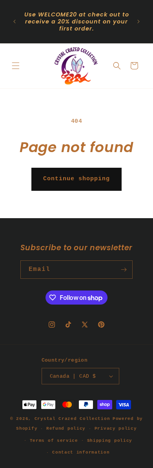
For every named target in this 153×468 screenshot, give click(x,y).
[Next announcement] (138, 21)
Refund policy (66, 428)
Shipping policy (110, 440)
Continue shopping (76, 179)
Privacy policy (116, 428)
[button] (15, 65)
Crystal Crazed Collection (72, 418)
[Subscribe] (123, 269)
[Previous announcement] (14, 21)
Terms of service (54, 440)
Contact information (80, 452)
